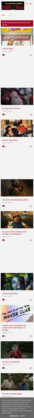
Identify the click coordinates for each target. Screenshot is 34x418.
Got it (23, 416)
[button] (30, 55)
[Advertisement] (17, 73)
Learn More (14, 416)
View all (4, 25)
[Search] (27, 3)
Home (3, 15)
